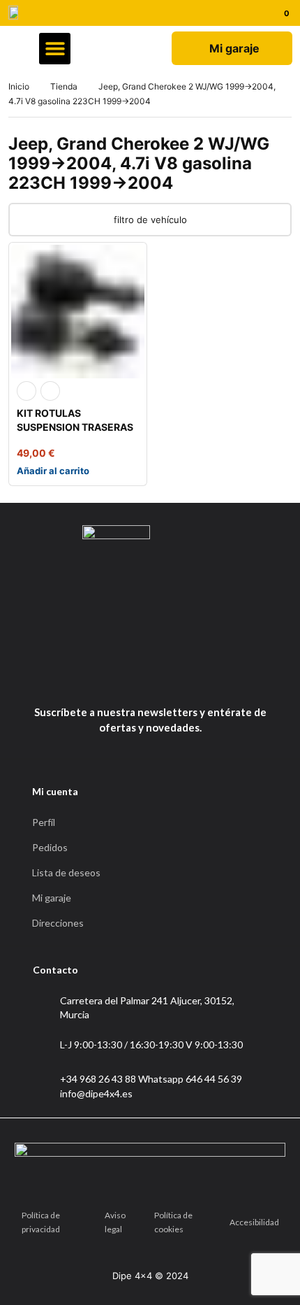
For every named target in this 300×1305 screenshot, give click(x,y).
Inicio (18, 86)
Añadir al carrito (53, 470)
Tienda (63, 86)
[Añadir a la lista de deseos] (50, 391)
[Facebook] (129, 677)
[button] (54, 48)
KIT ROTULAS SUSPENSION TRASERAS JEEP (75, 427)
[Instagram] (166, 677)
